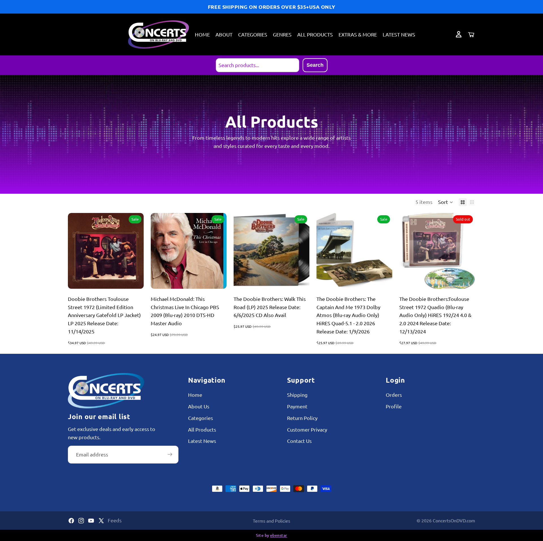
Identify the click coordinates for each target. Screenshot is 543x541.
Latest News (202, 441)
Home (195, 395)
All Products (202, 429)
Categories (200, 418)
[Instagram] (81, 520)
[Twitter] (101, 520)
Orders (394, 395)
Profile (394, 406)
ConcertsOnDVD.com (454, 520)
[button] (445, 202)
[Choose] (218, 280)
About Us (198, 406)
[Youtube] (91, 520)
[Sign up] (170, 454)
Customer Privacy (307, 429)
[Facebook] (71, 520)
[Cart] (471, 34)
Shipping (297, 395)
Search (315, 65)
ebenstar (278, 535)
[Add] (135, 280)
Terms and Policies (271, 520)
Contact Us (299, 441)
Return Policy (302, 418)
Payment (297, 406)
